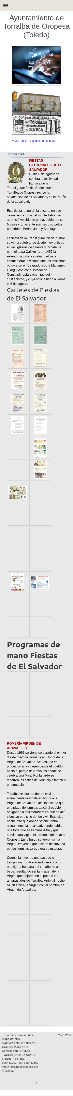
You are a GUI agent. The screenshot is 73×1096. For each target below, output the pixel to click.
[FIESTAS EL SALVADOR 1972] (17, 380)
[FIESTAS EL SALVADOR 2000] (17, 425)
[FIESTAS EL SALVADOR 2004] (40, 447)
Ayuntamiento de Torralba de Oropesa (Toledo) (36, 26)
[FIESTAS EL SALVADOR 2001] (40, 425)
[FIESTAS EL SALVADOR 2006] (40, 470)
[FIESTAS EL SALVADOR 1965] (40, 313)
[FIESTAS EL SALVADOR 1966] (17, 335)
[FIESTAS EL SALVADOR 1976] (17, 403)
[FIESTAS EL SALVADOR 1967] (40, 335)
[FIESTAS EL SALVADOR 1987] (40, 403)
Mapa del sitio (11, 1038)
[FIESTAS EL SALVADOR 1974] (40, 380)
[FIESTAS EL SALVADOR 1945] (17, 313)
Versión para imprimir (20, 1035)
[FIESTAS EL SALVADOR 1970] (40, 358)
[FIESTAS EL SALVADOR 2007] (18, 492)
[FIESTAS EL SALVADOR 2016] (40, 582)
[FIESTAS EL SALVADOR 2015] (17, 582)
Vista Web (64, 1035)
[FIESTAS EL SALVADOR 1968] (17, 358)
